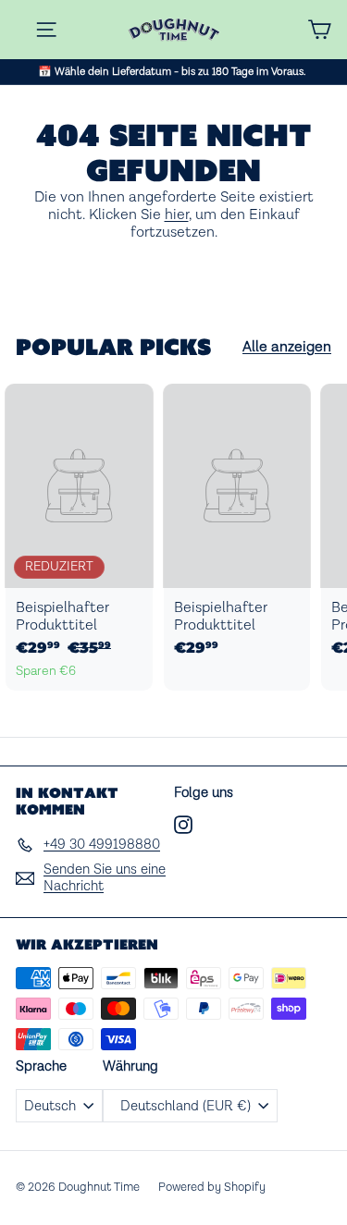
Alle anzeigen (286, 347)
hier (177, 215)
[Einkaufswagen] (319, 29)
